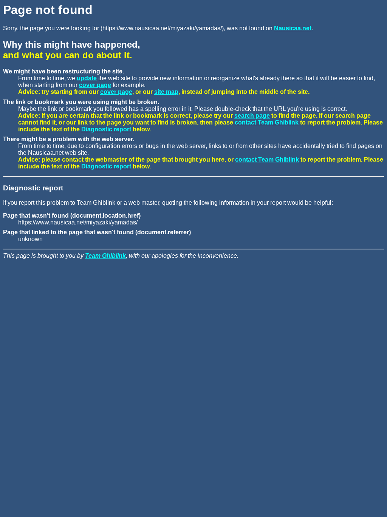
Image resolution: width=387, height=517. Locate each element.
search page (252, 115)
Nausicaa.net (292, 28)
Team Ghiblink (105, 255)
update (87, 78)
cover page (95, 85)
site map (166, 92)
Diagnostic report (106, 129)
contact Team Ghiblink (267, 122)
